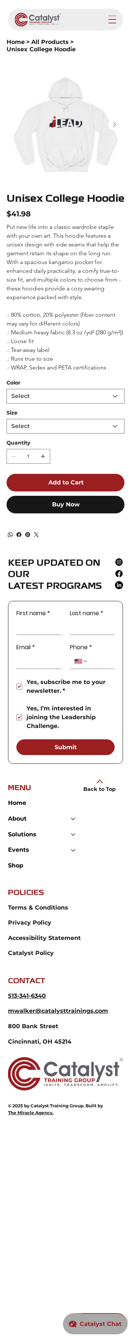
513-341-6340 (27, 995)
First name (33, 613)
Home (17, 802)
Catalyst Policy (31, 952)
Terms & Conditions (38, 907)
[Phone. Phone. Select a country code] (81, 661)
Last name (86, 613)
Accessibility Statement (44, 937)
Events (18, 849)
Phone (81, 647)
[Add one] (43, 456)
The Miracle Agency (30, 1112)
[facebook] (119, 573)
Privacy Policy (29, 922)
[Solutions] (73, 835)
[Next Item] (114, 125)
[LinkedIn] (119, 585)
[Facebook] (19, 534)
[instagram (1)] (119, 562)
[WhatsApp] (10, 534)
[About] (73, 819)
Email (25, 647)
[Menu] (112, 19)
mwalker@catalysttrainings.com (58, 1010)
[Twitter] (36, 534)
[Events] (73, 850)
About (17, 818)
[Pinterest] (27, 534)
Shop (15, 865)
